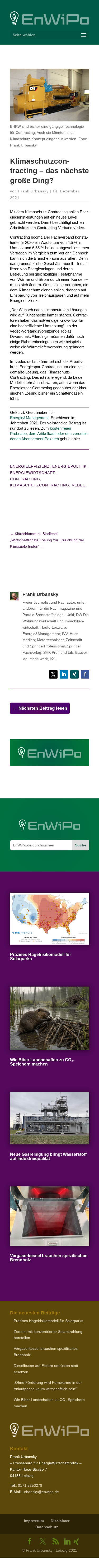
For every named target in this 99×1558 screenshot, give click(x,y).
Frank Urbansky (33, 191)
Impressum (34, 1521)
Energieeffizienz (30, 466)
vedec (79, 485)
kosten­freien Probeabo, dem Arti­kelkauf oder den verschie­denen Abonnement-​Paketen (49, 433)
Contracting (25, 479)
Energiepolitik (69, 466)
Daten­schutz (46, 1527)
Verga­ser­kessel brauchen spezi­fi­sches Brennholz (48, 1257)
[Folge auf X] (53, 674)
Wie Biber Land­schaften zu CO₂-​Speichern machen (42, 1062)
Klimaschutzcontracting (39, 485)
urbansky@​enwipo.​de (41, 1492)
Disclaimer (60, 1521)
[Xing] (76, 1541)
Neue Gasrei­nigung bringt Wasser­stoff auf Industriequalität (48, 1156)
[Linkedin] (67, 1541)
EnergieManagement (29, 417)
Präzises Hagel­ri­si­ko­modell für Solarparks (40, 956)
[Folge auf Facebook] (85, 674)
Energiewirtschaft (32, 473)
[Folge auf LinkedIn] (64, 674)
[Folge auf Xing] (74, 674)
